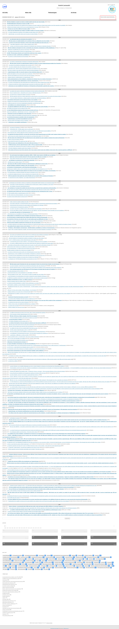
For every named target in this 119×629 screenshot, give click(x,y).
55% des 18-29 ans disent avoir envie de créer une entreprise (21, 326)
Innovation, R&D (5, 599)
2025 (7, 527)
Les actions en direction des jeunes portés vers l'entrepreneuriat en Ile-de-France (24, 252)
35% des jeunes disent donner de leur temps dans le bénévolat (21, 324)
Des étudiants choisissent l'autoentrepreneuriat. (19, 186)
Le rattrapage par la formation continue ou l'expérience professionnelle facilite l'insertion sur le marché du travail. (31, 182)
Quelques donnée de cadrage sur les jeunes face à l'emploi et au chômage (23, 257)
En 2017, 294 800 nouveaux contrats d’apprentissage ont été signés (22, 239)
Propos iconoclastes (6, 605)
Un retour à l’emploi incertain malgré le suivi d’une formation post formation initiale (24, 511)
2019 (22, 527)
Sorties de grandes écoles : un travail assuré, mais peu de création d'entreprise (23, 336)
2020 (19, 527)
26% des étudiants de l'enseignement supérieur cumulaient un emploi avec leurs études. (26, 238)
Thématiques (52, 12)
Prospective (4, 606)
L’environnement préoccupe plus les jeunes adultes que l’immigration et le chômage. (27, 205)
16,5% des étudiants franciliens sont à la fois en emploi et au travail (23, 317)
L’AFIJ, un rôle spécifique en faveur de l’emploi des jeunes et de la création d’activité (23, 490)
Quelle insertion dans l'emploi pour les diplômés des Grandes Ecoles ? (21, 246)
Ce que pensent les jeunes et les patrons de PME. (17, 141)
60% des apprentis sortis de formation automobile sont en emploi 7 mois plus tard (24, 449)
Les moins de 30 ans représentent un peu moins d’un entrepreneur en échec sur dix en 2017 (26, 255)
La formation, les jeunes (15, 418)
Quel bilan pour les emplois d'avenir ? (15, 162)
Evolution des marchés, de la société (9, 590)
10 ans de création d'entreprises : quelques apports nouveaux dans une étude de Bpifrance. (28, 98)
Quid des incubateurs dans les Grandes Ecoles (16, 281)
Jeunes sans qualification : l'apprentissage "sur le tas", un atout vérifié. (21, 111)
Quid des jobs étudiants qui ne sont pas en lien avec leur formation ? (21, 75)
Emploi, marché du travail (7, 587)
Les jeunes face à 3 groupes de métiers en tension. (20, 94)
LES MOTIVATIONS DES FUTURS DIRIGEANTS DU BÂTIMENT (19, 272)
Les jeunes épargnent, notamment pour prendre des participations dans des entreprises (27, 265)
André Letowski (64, 5)
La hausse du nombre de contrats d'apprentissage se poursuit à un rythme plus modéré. (26, 84)
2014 (33, 527)
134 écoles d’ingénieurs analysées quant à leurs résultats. (19, 148)
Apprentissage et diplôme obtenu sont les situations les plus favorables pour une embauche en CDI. (27, 168)
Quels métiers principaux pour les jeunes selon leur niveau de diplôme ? (24, 158)
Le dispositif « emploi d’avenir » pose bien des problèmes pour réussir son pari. (24, 447)
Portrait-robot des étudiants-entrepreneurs (17, 385)
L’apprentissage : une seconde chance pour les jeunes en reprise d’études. (23, 34)
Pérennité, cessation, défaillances (8, 603)
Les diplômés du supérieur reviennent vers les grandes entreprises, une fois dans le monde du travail (27, 277)
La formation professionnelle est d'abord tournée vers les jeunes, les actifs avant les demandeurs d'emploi (29, 245)
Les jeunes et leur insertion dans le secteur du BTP (17, 196)
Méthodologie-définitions (7, 602)
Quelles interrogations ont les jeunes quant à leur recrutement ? (20, 73)
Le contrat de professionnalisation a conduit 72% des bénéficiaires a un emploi (23, 283)
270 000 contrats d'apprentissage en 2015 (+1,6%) (20, 329)
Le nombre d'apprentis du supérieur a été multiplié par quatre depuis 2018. (23, 32)
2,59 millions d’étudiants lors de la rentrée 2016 (18, 321)
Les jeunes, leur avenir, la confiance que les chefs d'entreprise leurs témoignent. (26, 208)
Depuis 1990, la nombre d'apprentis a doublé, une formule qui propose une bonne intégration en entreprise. (29, 229)
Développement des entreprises (8, 584)
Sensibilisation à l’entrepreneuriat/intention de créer (12, 611)
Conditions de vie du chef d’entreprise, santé (10, 578)
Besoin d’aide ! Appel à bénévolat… (108, 16)
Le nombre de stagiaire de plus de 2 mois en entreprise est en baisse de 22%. (23, 174)
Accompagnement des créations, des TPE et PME (11, 577)
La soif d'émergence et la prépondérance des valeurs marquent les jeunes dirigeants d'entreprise (27, 276)
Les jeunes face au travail (13, 305)
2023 (12, 527)
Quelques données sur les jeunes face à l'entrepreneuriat (19, 291)
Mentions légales (49, 623)
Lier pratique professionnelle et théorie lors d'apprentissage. (20, 51)
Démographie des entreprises (8, 582)
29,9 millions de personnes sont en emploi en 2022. (17, 108)
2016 (29, 527)
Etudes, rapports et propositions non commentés (11, 588)
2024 (10, 527)
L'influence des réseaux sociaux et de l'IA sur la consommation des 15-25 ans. (22, 27)
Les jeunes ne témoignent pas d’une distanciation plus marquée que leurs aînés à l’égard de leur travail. (28, 82)
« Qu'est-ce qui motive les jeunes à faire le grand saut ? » (18, 444)
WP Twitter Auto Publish (55, 628)
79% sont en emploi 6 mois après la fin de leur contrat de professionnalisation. (23, 70)
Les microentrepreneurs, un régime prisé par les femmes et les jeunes (21, 248)
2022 (15, 527)
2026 (5, 527)
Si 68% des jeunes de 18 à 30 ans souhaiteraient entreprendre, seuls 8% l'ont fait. (24, 103)
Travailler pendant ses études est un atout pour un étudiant (19, 250)
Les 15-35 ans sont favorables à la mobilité (16, 338)
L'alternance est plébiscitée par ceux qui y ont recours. (18, 49)
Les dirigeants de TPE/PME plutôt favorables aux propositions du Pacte (22, 258)
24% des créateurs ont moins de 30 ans (16, 307)
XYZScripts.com (65, 628)
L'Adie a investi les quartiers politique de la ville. (19, 201)
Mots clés (28, 12)
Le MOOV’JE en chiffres (12, 361)
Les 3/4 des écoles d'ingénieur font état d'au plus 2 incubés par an (21, 298)
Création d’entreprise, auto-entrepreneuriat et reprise (12, 581)
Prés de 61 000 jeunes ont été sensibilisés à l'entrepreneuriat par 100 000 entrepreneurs (27, 331)
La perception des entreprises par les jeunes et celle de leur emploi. (21, 146)
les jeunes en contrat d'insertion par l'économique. (18, 56)
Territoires (4, 614)
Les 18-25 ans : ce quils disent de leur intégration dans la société (20, 347)
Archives (73, 12)
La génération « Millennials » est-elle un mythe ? (19, 335)
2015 (31, 527)
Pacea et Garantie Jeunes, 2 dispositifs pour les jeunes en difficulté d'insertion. (25, 92)
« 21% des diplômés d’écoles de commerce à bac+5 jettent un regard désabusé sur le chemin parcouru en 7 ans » (30, 470)
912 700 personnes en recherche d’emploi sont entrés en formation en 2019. (23, 172)
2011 (5, 526)
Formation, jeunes (5, 594)
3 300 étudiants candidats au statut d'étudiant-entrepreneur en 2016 (21, 284)
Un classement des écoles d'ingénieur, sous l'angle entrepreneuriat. (21, 177)
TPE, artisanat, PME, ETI (6, 615)
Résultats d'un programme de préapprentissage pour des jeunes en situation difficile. (24, 101)
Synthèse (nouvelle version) (7, 612)
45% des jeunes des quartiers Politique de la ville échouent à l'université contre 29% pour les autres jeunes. (28, 189)
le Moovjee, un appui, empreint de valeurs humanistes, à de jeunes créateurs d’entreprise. (25, 220)
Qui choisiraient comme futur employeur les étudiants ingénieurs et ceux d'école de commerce (26, 348)
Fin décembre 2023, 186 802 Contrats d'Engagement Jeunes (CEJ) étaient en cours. (24, 68)
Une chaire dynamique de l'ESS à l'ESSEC (15, 271)
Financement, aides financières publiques (10, 591)
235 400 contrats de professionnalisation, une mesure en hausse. (20, 194)
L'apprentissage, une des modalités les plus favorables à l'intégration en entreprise (24, 253)
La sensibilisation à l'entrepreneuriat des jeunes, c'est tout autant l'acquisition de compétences (29, 333)
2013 (36, 527)
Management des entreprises (8, 600)
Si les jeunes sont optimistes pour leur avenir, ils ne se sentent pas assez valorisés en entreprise (29, 234)
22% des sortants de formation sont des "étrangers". (18, 120)
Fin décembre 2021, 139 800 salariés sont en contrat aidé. (21, 129)
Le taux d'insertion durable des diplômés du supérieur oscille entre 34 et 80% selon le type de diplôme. (30, 130)
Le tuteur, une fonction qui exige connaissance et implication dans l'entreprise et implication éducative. (30, 46)
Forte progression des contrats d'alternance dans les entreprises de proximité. (23, 132)
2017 (26, 527)
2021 (17, 527)
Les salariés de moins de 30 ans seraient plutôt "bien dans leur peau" (24, 328)
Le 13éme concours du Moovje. (13, 139)
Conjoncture (4, 579)
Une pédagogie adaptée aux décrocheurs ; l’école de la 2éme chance (23, 431)
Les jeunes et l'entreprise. (15, 127)
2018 (24, 527)
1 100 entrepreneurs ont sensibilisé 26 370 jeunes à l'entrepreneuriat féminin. (22, 213)
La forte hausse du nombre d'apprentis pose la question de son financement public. (24, 136)
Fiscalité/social (5, 593)
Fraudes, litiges (5, 596)
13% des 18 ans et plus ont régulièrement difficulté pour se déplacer (21, 303)
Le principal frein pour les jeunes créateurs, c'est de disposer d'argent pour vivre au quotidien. (28, 241)
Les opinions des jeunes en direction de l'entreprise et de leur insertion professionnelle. (27, 91)
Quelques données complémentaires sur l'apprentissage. (19, 77)
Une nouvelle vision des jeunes (13, 497)
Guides (3, 597)
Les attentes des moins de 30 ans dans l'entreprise (18, 302)
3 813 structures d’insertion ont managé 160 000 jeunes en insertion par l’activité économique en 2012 (29, 425)
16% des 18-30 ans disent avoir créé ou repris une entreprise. (22, 236)
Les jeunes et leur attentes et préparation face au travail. (20, 65)
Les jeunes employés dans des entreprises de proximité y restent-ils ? (23, 66)
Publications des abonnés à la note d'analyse (11, 608)
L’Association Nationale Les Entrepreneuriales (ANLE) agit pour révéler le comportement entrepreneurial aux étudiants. (33, 203)
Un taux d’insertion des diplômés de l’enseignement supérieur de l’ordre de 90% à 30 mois (28, 373)
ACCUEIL (5, 12)
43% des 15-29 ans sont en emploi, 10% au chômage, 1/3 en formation (22, 290)
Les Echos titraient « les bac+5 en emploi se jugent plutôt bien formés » (24, 374)
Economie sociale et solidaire (7, 585)
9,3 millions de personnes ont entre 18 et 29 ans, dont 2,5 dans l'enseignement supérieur (27, 312)
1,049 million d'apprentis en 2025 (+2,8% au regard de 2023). (22, 44)
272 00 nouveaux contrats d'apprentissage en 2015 (20, 314)
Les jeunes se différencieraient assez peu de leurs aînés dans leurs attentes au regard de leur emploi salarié (31, 243)
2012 (38, 527)
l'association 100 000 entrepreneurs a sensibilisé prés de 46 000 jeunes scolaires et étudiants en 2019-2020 (31, 184)
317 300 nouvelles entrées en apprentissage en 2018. (17, 193)
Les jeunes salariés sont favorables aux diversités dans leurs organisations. (22, 115)
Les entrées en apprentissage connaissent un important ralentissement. (24, 61)
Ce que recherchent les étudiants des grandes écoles (17, 340)
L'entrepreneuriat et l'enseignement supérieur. (19, 207)
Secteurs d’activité (5, 609)
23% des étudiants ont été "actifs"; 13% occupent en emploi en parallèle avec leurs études (26, 274)
